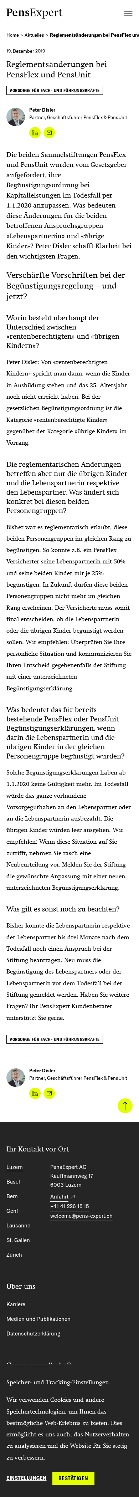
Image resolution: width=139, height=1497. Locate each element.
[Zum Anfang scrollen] (125, 1105)
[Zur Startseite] (34, 14)
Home (12, 35)
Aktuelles (34, 35)
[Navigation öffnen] (128, 13)
